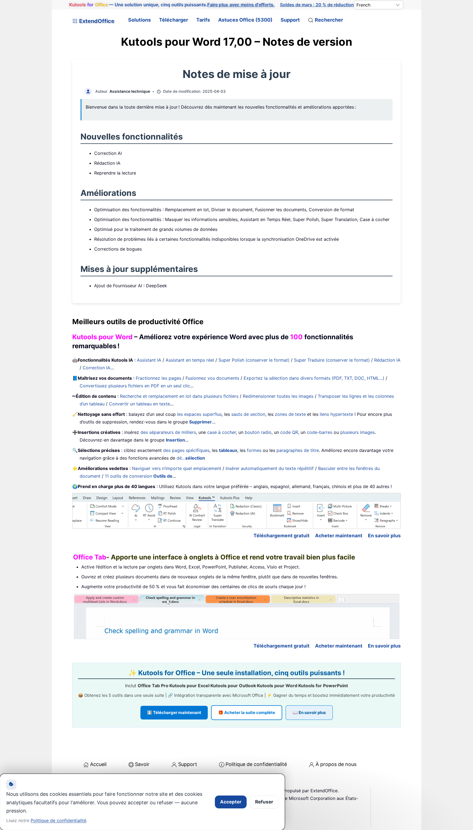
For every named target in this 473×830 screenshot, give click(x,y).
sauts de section (248, 414)
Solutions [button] (139, 20)
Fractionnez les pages (158, 378)
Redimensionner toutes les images (278, 396)
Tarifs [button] (203, 20)
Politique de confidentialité (256, 764)
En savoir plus (384, 535)
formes (254, 450)
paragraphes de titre (297, 450)
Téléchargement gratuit (281, 535)
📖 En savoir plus (309, 712)
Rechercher (329, 20)
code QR (289, 432)
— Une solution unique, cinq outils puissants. (172, 4)
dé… (191, 458)
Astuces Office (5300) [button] (245, 20)
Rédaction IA (387, 360)
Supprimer (200, 422)
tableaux (228, 450)
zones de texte (290, 414)
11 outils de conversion (138, 476)
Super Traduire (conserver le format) (332, 360)
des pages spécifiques (186, 450)
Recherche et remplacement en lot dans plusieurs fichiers (179, 396)
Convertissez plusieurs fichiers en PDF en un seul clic (135, 385)
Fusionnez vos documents (212, 378)
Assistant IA (149, 360)
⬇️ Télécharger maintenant (174, 712)
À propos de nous (336, 764)
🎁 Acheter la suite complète (246, 712)
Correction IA (96, 367)
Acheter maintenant (338, 535)
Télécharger (173, 20)
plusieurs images (357, 432)
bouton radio (258, 432)
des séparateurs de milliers (168, 432)
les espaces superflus (199, 414)
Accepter (230, 802)
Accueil (98, 764)
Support (290, 20)
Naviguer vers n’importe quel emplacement (176, 468)
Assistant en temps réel (190, 360)
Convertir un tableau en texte (139, 404)
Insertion (175, 440)
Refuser (264, 802)
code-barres (319, 432)
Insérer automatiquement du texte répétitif (270, 468)
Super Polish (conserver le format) (254, 360)
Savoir (142, 764)
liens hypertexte (336, 414)
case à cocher (221, 432)
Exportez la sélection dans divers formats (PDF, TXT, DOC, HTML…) (314, 378)
